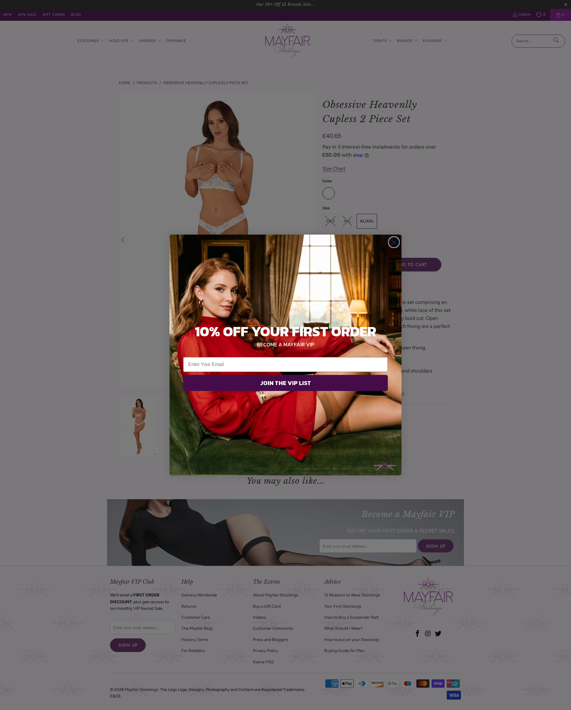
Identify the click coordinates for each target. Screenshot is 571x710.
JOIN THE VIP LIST (285, 382)
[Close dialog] (394, 242)
